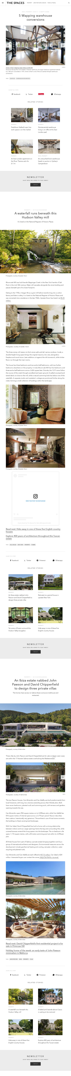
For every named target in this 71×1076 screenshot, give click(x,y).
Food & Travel (52, 2)
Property (29, 2)
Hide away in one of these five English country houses (48, 629)
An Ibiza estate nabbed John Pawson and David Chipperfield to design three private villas (20, 597)
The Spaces (15, 3)
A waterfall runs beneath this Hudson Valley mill (18, 1011)
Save (42, 94)
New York (20, 544)
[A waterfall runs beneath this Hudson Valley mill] (20, 996)
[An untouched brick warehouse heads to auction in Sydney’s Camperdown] (49, 146)
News (23, 11)
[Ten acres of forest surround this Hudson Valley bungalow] (20, 615)
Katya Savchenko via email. (49, 857)
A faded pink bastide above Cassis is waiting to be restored (50, 1011)
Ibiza (54, 756)
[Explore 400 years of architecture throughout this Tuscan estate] (50, 1027)
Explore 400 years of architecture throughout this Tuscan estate (33, 537)
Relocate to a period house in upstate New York (48, 596)
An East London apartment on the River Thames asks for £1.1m (21, 161)
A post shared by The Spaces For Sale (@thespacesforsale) (34, 523)
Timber (33, 544)
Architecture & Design (40, 2)
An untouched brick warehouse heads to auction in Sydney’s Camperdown (49, 161)
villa (31, 959)
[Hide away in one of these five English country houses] (50, 615)
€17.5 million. (45, 855)
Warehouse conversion (23, 78)
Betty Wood (45, 11)
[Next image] (63, 45)
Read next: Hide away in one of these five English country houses (33, 530)
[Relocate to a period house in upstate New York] (50, 582)
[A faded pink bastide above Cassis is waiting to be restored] (50, 996)
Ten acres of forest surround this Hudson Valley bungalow (19, 629)
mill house (13, 544)
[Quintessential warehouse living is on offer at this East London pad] (49, 115)
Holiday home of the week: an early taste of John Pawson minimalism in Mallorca (33, 951)
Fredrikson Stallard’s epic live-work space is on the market (21, 128)
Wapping (12, 78)
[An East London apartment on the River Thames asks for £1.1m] (22, 146)
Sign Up (35, 184)
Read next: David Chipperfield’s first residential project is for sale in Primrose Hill (34, 944)
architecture (13, 959)
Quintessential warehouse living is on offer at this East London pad (47, 129)
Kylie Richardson (41, 210)
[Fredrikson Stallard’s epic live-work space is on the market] (22, 115)
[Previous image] (8, 45)
